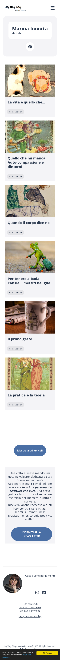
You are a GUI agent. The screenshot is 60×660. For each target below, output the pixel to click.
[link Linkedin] (44, 593)
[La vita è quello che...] (30, 91)
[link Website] (30, 46)
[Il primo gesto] (30, 327)
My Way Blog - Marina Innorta (17, 646)
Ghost (37, 649)
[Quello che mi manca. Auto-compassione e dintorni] (30, 151)
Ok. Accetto (47, 653)
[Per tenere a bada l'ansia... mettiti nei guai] (30, 269)
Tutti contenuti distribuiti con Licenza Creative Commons (30, 607)
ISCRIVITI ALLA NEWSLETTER (31, 534)
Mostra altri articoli (30, 450)
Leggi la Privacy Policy (30, 616)
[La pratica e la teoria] (30, 384)
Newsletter (15, 112)
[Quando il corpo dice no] (30, 211)
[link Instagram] (37, 593)
